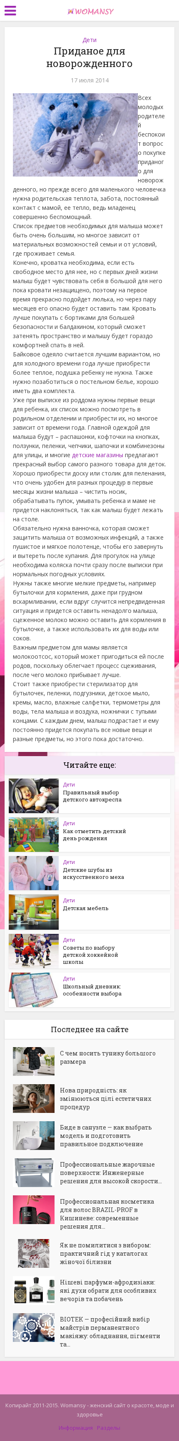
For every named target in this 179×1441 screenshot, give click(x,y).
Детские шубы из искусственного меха (93, 873)
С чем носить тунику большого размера (108, 1057)
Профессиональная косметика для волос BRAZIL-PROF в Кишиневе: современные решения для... (107, 1213)
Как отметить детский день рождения (94, 834)
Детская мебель (86, 908)
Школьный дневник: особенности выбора (92, 990)
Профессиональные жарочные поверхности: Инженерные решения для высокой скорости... (111, 1172)
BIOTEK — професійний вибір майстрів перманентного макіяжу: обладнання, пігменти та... (110, 1331)
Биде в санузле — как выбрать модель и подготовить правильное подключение (106, 1135)
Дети (89, 40)
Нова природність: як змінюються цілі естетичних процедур (106, 1098)
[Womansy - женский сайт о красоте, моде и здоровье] (89, 9)
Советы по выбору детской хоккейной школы (90, 955)
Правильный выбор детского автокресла (92, 796)
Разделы (108, 1427)
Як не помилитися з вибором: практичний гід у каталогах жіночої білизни (105, 1253)
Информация (76, 1427)
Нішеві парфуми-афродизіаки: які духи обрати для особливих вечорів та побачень (108, 1290)
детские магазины (97, 455)
